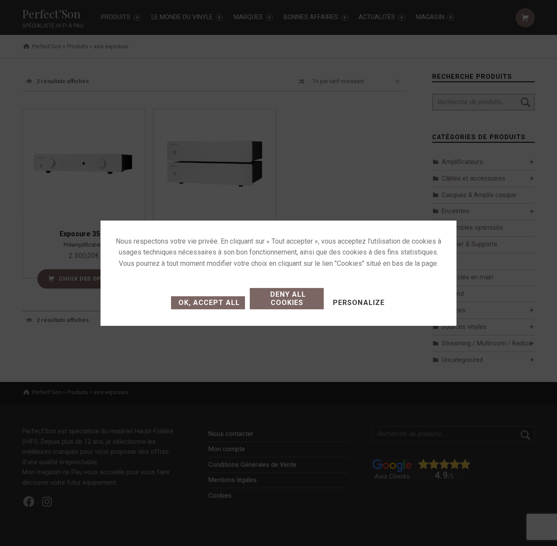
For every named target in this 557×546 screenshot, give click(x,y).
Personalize (358, 302)
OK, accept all (208, 302)
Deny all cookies (287, 298)
